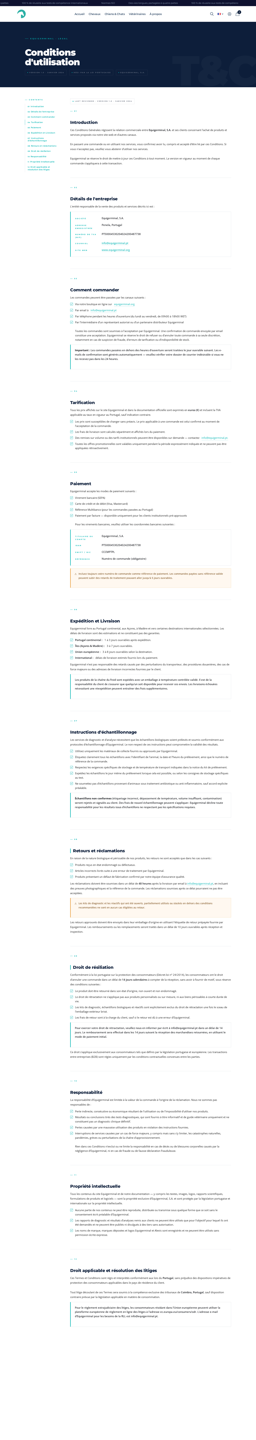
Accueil (80, 14)
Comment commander (41, 117)
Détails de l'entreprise (41, 111)
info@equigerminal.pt (115, 243)
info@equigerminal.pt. (214, 437)
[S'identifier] (229, 14)
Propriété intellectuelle (41, 162)
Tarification (35, 122)
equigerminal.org (124, 304)
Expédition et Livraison (41, 133)
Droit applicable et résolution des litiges (39, 168)
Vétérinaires (137, 14)
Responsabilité (37, 156)
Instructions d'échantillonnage (37, 139)
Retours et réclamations (42, 146)
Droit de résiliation (39, 151)
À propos (156, 14)
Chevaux (94, 14)
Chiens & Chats (115, 14)
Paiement (34, 127)
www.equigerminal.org (116, 250)
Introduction (36, 106)
